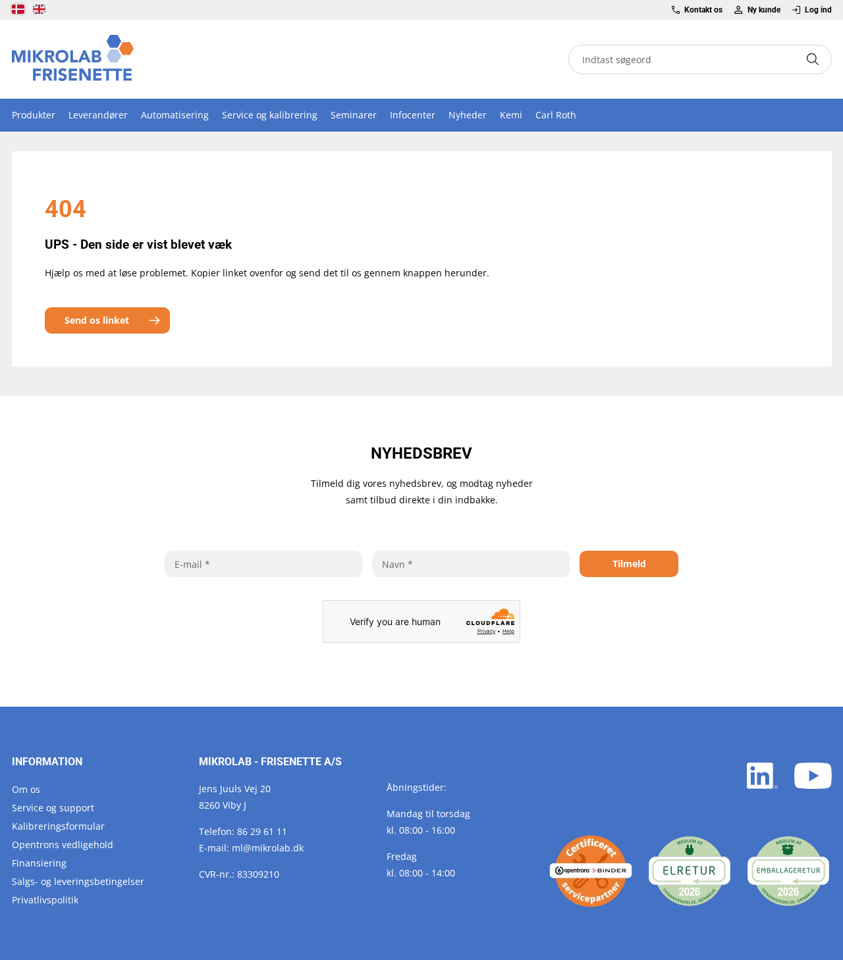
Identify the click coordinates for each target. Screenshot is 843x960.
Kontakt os (703, 9)
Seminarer (354, 115)
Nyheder (468, 115)
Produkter (33, 115)
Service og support (53, 807)
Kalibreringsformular (58, 826)
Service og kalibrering (269, 115)
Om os (26, 789)
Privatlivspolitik (45, 900)
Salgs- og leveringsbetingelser (78, 881)
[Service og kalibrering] (591, 871)
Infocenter (412, 115)
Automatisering (175, 115)
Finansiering (39, 863)
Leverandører (98, 115)
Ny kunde (764, 9)
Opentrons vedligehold (62, 844)
